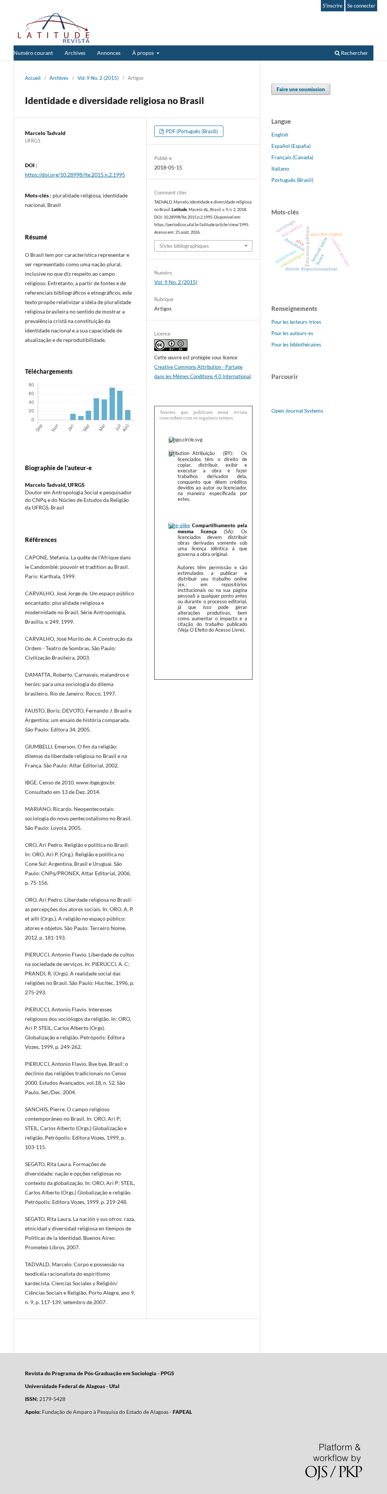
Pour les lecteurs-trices (296, 322)
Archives (75, 53)
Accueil (32, 78)
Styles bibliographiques (184, 246)
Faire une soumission (301, 89)
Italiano (280, 168)
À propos (143, 53)
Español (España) (291, 146)
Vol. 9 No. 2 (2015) (98, 78)
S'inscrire (332, 6)
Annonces (109, 53)
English (279, 134)
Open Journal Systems (297, 410)
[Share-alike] (179, 525)
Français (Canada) (292, 157)
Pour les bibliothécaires (296, 345)
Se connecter (361, 6)
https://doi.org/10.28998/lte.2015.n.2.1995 (75, 174)
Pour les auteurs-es (292, 333)
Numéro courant (33, 53)
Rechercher (354, 53)
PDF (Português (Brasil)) (191, 131)
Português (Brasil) (292, 180)
